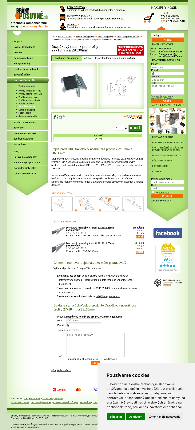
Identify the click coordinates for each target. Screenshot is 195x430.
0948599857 (64, 416)
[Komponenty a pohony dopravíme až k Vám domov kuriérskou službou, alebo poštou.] (62, 17)
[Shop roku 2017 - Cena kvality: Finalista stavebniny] (167, 282)
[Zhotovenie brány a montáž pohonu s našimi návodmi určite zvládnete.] (62, 26)
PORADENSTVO (76, 7)
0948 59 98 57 (165, 48)
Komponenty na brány (52, 398)
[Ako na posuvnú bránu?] (167, 133)
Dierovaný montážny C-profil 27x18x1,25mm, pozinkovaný (90, 228)
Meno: (154, 64)
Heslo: (154, 185)
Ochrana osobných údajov (65, 402)
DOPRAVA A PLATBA (78, 16)
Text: (153, 83)
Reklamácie (85, 402)
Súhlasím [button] (116, 416)
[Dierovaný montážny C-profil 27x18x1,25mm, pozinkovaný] (58, 233)
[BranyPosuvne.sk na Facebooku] (167, 233)
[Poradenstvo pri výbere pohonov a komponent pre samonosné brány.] (62, 9)
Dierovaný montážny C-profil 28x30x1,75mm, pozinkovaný (90, 244)
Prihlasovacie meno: (161, 179)
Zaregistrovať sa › (161, 200)
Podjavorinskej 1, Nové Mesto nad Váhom (170, 55)
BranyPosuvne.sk (32, 398)
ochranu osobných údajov (95, 424)
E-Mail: (154, 70)
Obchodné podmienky (41, 402)
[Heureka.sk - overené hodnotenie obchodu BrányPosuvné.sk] (167, 272)
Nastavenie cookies (20, 402)
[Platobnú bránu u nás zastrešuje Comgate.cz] (59, 390)
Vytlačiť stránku (63, 370)
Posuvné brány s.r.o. (40, 416)
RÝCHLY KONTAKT (162, 44)
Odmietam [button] (135, 416)
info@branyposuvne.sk (108, 296)
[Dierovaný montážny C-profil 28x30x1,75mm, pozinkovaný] (58, 249)
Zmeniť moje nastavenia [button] (164, 416)
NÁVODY (72, 24)
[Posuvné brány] (32, 15)
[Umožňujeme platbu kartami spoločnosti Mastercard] (78, 390)
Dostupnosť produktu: (67, 58)
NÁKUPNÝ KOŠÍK (164, 8)
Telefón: (155, 76)
